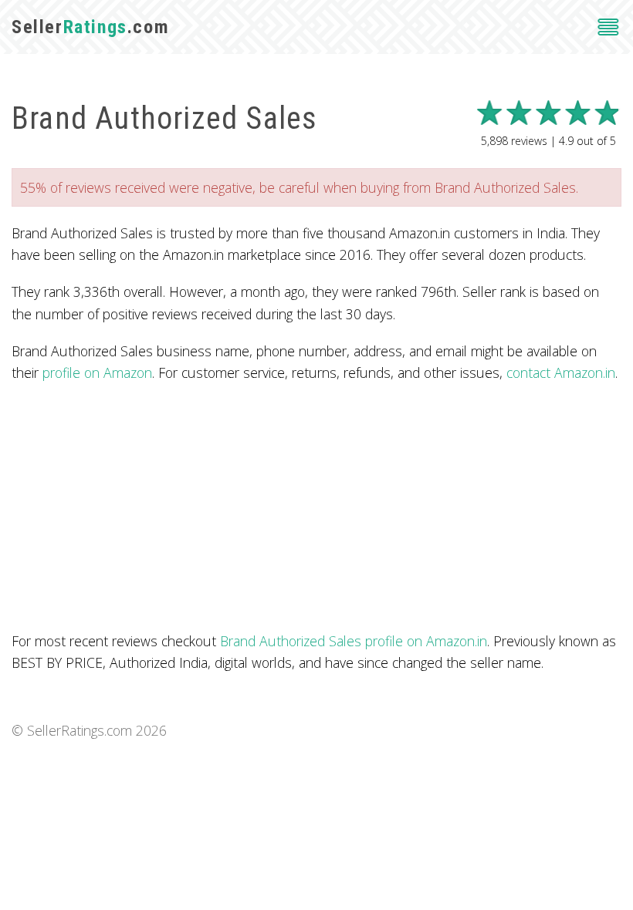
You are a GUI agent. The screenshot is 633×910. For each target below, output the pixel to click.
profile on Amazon (97, 372)
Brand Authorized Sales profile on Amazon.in (353, 641)
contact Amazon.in (560, 372)
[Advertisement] (316, 507)
